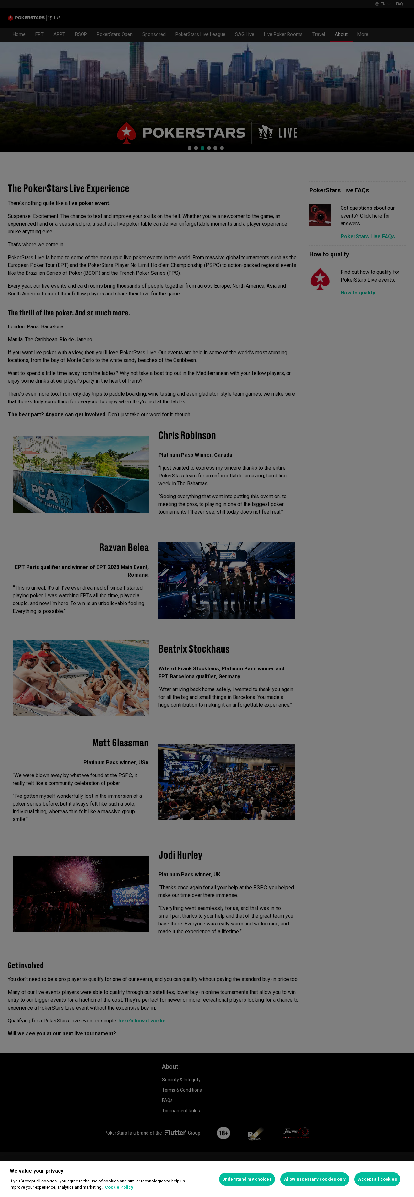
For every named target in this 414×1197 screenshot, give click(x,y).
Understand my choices (247, 1179)
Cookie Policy (119, 1187)
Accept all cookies (377, 1179)
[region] (207, 1179)
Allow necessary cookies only (315, 1179)
